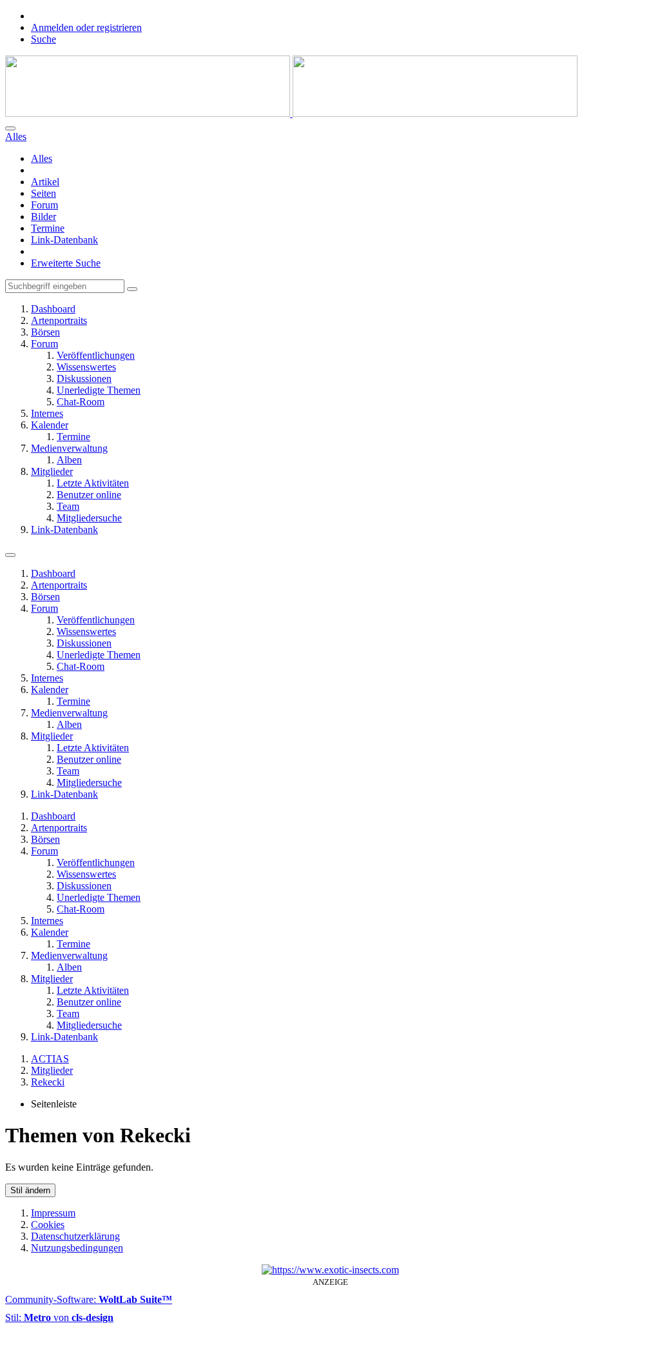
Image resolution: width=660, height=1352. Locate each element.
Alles (41, 158)
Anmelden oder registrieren (86, 27)
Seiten (43, 193)
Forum (44, 204)
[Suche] (10, 128)
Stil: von (59, 1317)
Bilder (43, 216)
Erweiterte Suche (66, 262)
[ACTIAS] (291, 113)
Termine (47, 228)
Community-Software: (88, 1299)
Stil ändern (30, 1190)
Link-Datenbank (64, 239)
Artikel (45, 181)
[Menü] (10, 555)
